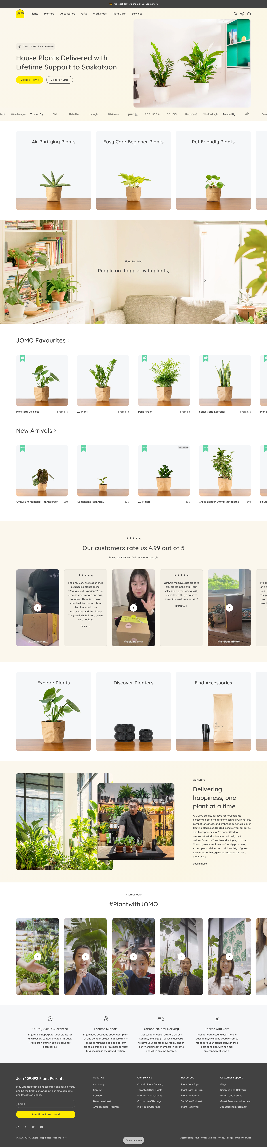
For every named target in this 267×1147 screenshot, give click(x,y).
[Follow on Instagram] (33, 1127)
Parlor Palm (145, 411)
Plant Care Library (192, 1089)
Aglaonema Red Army (90, 501)
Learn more (152, 3)
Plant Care (119, 13)
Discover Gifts (59, 79)
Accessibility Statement (233, 1106)
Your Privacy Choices (205, 1137)
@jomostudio (133, 894)
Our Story (98, 1084)
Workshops (100, 13)
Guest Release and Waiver (235, 1101)
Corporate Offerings (149, 1101)
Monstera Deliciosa (27, 411)
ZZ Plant (82, 411)
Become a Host (102, 1101)
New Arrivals (34, 430)
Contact (97, 1089)
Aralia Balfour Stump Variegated (219, 501)
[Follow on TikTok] (17, 1127)
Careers (97, 1095)
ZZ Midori (144, 501)
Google (154, 557)
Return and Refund (231, 1095)
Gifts (84, 13)
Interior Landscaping (149, 1095)
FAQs (223, 1084)
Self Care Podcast (191, 1101)
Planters (49, 13)
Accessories (67, 13)
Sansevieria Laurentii (212, 411)
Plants (34, 13)
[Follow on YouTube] (41, 1127)
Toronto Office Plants (149, 1089)
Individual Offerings (148, 1106)
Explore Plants (30, 79)
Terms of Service (242, 1137)
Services (137, 13)
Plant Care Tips (190, 1084)
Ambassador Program (106, 1106)
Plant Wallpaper (190, 1095)
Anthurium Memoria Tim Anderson (37, 501)
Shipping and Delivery (233, 1089)
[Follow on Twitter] (25, 1127)
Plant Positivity (190, 1106)
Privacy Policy (225, 1137)
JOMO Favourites (41, 340)
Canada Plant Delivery (150, 1084)
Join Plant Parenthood (46, 1114)
